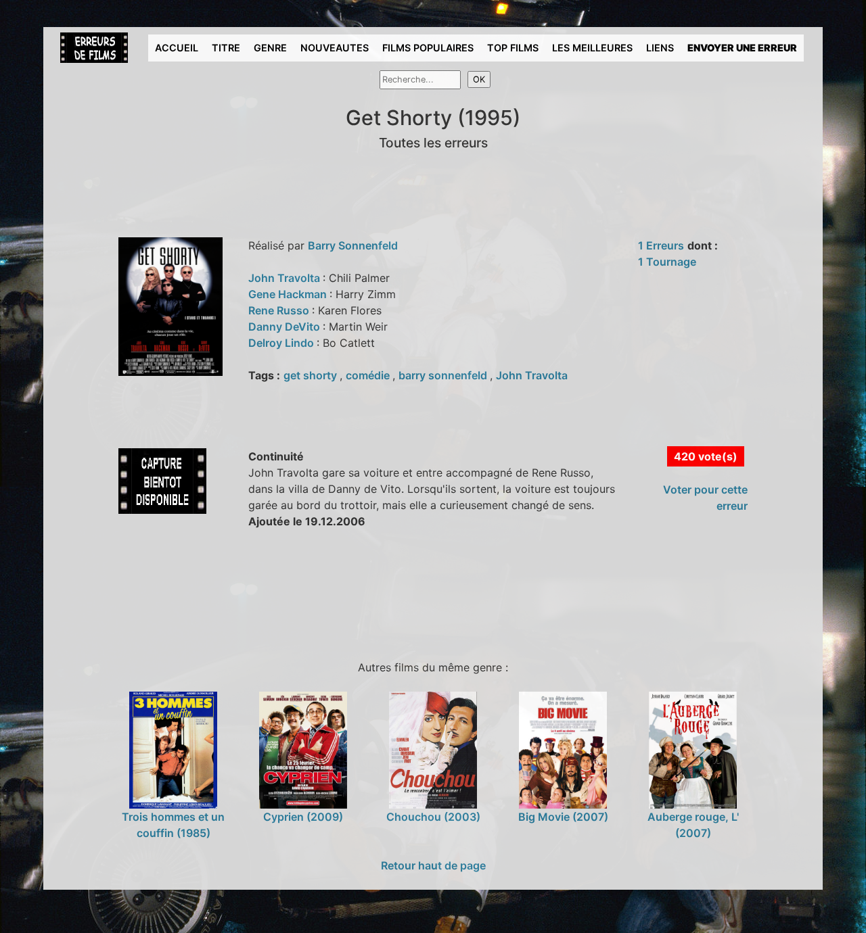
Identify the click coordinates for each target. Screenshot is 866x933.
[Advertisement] (299, 592)
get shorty (311, 375)
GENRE (270, 47)
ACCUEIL (176, 47)
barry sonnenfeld (444, 375)
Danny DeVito (285, 326)
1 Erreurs (661, 245)
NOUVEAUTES (334, 47)
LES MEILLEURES (592, 47)
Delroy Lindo (282, 343)
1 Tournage (667, 261)
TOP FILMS (513, 47)
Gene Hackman (288, 294)
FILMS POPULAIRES (428, 47)
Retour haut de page (433, 865)
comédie (369, 375)
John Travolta (285, 278)
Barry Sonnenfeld (353, 245)
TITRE (226, 47)
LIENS (660, 47)
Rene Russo (280, 310)
